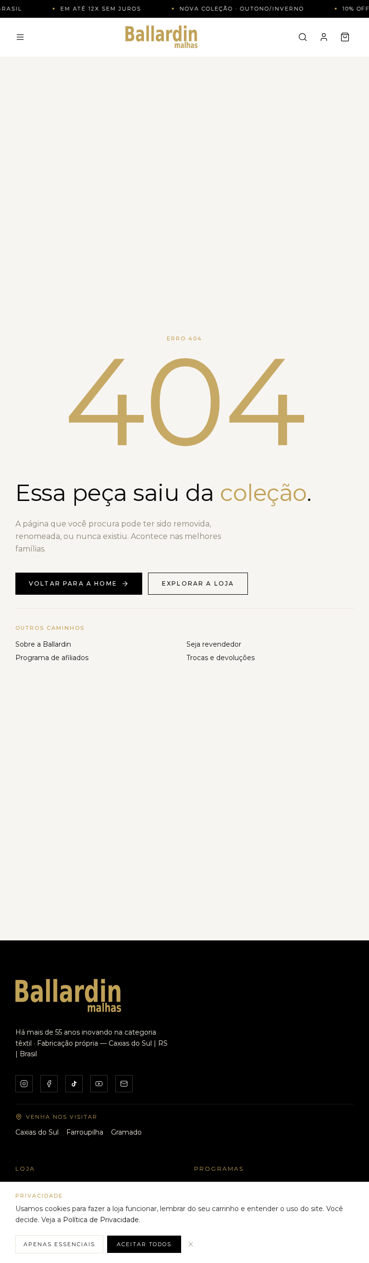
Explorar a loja (198, 583)
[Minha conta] (323, 37)
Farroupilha (84, 1132)
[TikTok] (74, 1083)
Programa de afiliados (51, 657)
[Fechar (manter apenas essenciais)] (191, 1244)
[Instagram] (24, 1083)
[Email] (124, 1083)
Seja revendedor (213, 644)
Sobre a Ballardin (43, 644)
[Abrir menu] (20, 37)
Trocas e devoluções (220, 657)
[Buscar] (302, 37)
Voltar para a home (73, 583)
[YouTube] (99, 1083)
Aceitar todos (144, 1244)
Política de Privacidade (101, 1219)
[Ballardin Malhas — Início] (161, 36)
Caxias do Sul (37, 1132)
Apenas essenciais (59, 1244)
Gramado (126, 1132)
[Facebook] (49, 1083)
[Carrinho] (345, 37)
